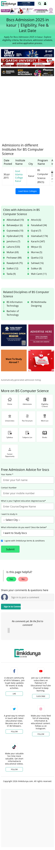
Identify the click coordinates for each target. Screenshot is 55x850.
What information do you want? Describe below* (24, 527)
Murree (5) (36, 252)
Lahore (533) (13, 246)
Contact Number (9, 487)
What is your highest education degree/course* (23, 501)
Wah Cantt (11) (39, 273)
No (23, 579)
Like (14, 694)
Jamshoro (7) (13, 241)
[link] (25, 4)
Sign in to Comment (12, 606)
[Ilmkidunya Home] (8, 4)
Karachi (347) (38, 241)
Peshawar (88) (14, 257)
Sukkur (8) (36, 268)
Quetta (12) (37, 257)
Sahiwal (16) (37, 263)
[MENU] (52, 3)
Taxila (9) (11, 273)
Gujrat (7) (36, 230)
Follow (14, 731)
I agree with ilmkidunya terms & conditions (24, 540)
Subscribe (40, 696)
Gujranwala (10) (15, 230)
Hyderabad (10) (15, 236)
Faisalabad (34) (39, 225)
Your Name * (7, 474)
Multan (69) (13, 252)
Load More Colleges (27, 191)
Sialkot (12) (12, 268)
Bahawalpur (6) (15, 225)
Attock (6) (36, 219)
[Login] (45, 3)
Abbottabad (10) (15, 219)
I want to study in (9, 514)
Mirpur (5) (36, 246)
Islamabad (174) (39, 236)
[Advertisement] (27, 107)
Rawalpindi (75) (15, 263)
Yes (11, 579)
